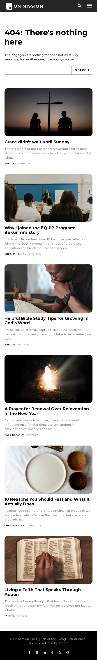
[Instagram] (37, 652)
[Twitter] (60, 652)
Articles (10, 163)
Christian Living (16, 254)
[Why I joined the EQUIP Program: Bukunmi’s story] (48, 198)
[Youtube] (67, 652)
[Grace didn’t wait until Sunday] (48, 112)
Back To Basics (14, 435)
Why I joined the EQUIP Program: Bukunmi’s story (40, 230)
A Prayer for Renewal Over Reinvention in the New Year (47, 411)
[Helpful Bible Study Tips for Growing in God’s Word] (48, 288)
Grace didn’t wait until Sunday (37, 142)
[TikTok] (52, 652)
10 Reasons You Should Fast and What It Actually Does (47, 502)
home (69, 59)
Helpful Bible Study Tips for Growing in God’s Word (46, 321)
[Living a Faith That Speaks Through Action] (48, 560)
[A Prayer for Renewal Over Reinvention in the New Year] (48, 379)
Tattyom (10, 616)
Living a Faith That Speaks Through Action (43, 592)
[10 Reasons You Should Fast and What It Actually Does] (48, 470)
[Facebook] (29, 652)
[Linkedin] (44, 652)
